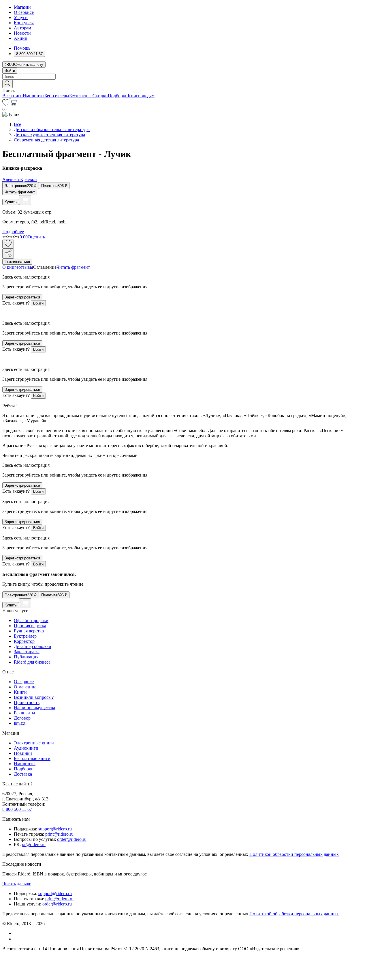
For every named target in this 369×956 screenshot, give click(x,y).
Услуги (21, 17)
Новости (22, 33)
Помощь (22, 48)
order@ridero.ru (71, 839)
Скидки (100, 95)
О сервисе (24, 12)
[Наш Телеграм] (16, 938)
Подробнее (13, 231)
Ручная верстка (29, 630)
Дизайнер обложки (32, 646)
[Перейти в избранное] (5, 104)
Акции (20, 38)
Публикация (26, 656)
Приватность (26, 702)
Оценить (36, 236)
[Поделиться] (8, 254)
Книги (20, 692)
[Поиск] (7, 84)
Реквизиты (24, 712)
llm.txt (19, 723)
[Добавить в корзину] (25, 200)
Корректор (24, 641)
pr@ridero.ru (34, 844)
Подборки (118, 95)
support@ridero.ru (55, 828)
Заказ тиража (26, 651)
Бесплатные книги (32, 758)
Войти (10, 70)
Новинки (23, 753)
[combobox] (184, 77)
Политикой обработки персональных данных (294, 854)
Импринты (33, 95)
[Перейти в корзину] (13, 104)
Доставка (23, 774)
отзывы (25, 267)
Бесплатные (81, 95)
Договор (22, 718)
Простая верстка (30, 625)
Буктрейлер (25, 636)
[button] (184, 83)
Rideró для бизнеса (32, 662)
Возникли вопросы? (34, 697)
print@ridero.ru (59, 834)
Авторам (22, 27)
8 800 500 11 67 (17, 809)
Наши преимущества (34, 707)
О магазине (25, 686)
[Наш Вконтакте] (17, 933)
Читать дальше (16, 883)
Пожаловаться (17, 261)
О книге (10, 267)
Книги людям (141, 95)
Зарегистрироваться (22, 297)
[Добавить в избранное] (8, 244)
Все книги (12, 95)
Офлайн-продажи (31, 620)
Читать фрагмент (20, 192)
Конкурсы (24, 22)
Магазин (22, 7)
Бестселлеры (56, 95)
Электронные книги (34, 742)
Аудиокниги (26, 748)
